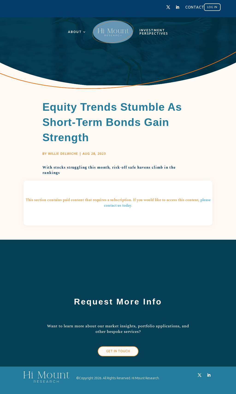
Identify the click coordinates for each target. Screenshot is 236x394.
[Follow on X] (168, 7)
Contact (194, 7)
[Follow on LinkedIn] (177, 7)
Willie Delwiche (63, 153)
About (75, 32)
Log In (212, 7)
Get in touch (118, 351)
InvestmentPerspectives (153, 31)
